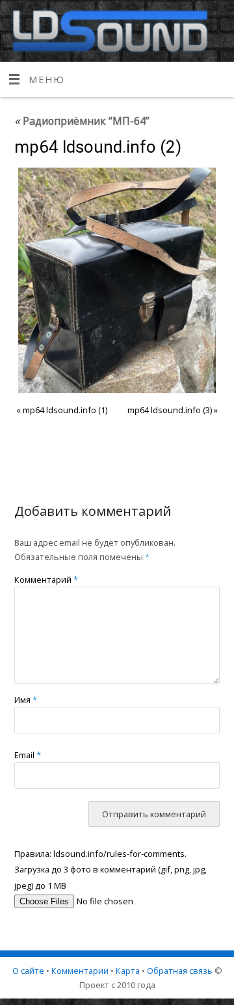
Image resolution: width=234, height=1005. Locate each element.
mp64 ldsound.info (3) (169, 410)
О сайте (28, 970)
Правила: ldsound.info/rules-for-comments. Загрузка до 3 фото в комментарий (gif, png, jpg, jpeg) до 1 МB (110, 869)
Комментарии (80, 970)
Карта (128, 970)
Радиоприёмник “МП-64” (82, 121)
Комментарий (46, 579)
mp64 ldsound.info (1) (65, 410)
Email (27, 755)
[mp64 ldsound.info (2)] (117, 280)
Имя (25, 700)
